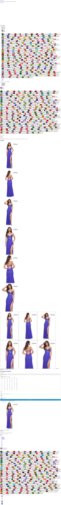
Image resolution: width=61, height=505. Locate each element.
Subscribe (1, 434)
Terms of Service (3, 438)
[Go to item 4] (9, 354)
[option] (5, 34)
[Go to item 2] (28, 326)
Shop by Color (3, 84)
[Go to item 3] (46, 326)
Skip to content (1, 0)
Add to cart (2, 430)
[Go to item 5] (28, 354)
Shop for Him (3, 85)
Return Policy (3, 437)
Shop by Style (3, 27)
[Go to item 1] (9, 326)
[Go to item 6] (46, 354)
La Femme (1, 369)
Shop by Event (3, 28)
